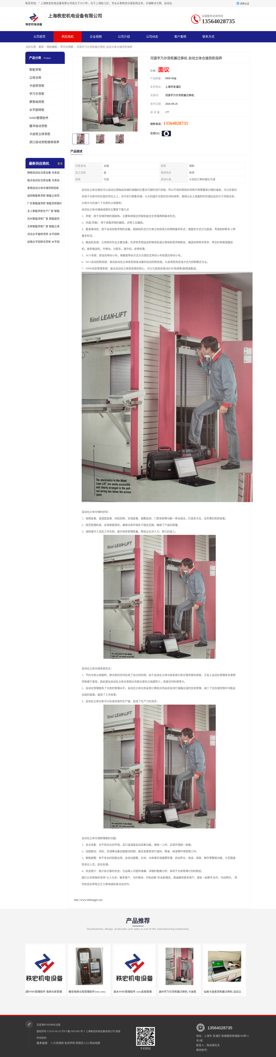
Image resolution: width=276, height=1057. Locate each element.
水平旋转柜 (36, 109)
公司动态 (152, 36)
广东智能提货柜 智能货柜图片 (44, 203)
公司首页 (39, 36)
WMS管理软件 (38, 118)
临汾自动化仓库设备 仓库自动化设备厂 (45, 180)
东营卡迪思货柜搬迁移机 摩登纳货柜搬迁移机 (233, 991)
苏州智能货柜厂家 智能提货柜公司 (45, 218)
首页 (41, 47)
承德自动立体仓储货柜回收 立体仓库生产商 (45, 188)
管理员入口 (82, 1043)
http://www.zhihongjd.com (88, 900)
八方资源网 (57, 1043)
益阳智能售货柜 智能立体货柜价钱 (45, 195)
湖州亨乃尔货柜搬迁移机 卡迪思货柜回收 (95, 991)
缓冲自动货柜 (38, 126)
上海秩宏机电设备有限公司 (100, 1031)
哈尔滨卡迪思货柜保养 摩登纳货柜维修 (184, 991)
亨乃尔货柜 (66, 47)
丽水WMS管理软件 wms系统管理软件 (48, 991)
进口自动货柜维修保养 (44, 142)
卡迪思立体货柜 (39, 134)
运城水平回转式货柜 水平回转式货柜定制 (45, 241)
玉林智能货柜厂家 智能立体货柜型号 (45, 226)
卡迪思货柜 (36, 85)
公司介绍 (124, 36)
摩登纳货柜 (36, 101)
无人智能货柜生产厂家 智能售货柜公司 (45, 211)
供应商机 (68, 36)
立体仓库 (35, 77)
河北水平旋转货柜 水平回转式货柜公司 (45, 234)
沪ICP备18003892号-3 (73, 1031)
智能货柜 (35, 69)
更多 (60, 163)
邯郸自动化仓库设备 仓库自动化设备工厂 (45, 172)
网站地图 (95, 1043)
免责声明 (69, 1043)
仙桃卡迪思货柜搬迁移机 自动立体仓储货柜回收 (144, 991)
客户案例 (180, 36)
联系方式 (208, 36)
